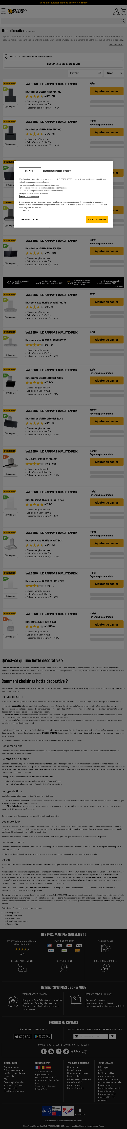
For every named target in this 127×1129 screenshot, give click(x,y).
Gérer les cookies (30, 219)
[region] (63, 194)
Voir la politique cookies (29, 196)
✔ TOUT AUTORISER (96, 219)
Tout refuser (30, 170)
